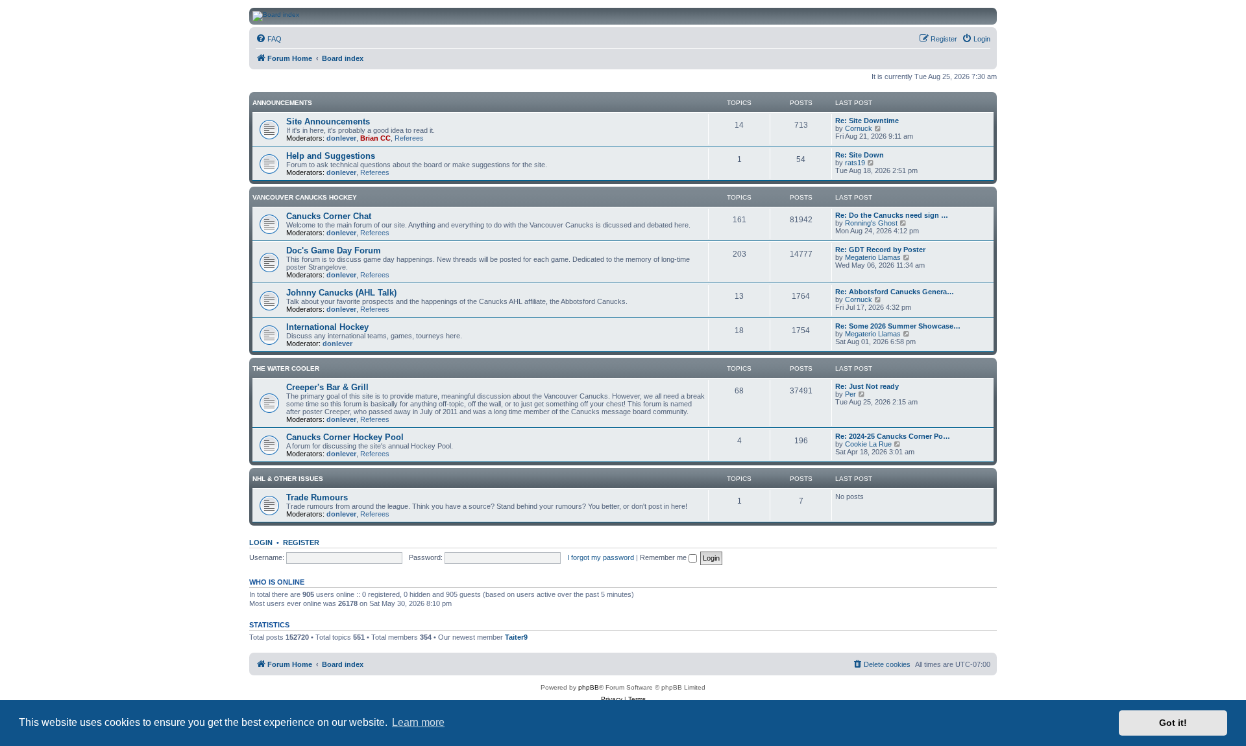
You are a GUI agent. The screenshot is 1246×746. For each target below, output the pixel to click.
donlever (341, 138)
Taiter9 (516, 637)
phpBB (588, 687)
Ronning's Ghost (871, 223)
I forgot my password (600, 557)
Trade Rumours (317, 497)
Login (261, 542)
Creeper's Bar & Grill (327, 387)
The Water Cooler (285, 368)
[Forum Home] (739, 16)
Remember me (664, 557)
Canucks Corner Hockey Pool (345, 437)
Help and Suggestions (330, 156)
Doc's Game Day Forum (333, 250)
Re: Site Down (859, 155)
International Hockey (327, 327)
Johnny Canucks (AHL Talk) (341, 292)
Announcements (282, 102)
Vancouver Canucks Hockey (304, 197)
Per (850, 394)
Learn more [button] (418, 722)
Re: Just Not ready (867, 386)
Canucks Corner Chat (328, 216)
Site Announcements (328, 121)
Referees (409, 138)
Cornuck (858, 128)
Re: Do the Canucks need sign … (891, 215)
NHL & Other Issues (287, 478)
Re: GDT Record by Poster (880, 249)
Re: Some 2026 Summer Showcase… (897, 326)
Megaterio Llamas (873, 257)
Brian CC (375, 138)
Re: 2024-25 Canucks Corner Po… (892, 436)
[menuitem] (269, 39)
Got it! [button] (1173, 722)
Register (301, 542)
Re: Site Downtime (867, 120)
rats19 (855, 163)
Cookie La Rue (868, 444)
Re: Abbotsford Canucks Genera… (894, 292)
